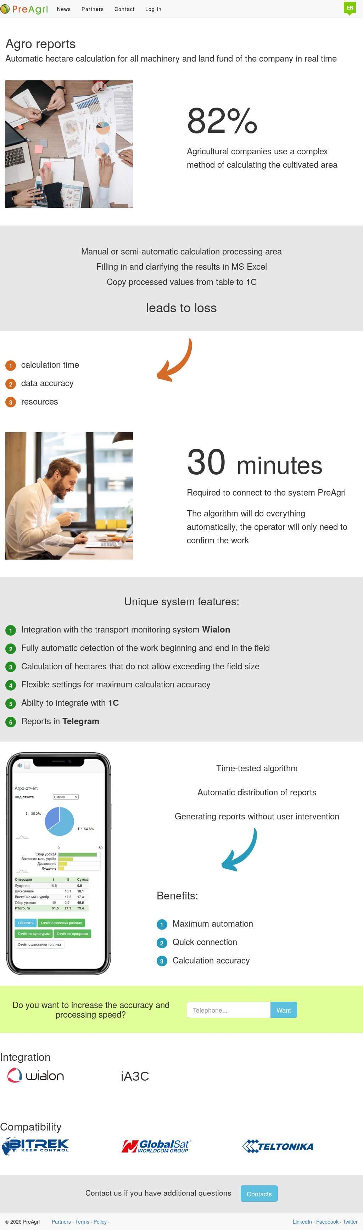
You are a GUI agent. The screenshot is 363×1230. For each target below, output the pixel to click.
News (64, 8)
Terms (82, 1221)
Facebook (327, 1221)
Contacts (259, 1193)
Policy (100, 1221)
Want (284, 1009)
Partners (93, 8)
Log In (153, 8)
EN (350, 7)
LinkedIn (302, 1221)
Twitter (350, 1221)
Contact (125, 8)
